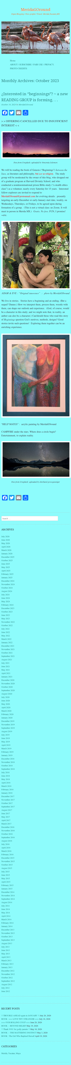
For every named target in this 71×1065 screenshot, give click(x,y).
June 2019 (5, 738)
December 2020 (7, 680)
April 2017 (5, 820)
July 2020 (5, 697)
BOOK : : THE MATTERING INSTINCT (19, 1032)
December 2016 (7, 827)
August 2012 (6, 984)
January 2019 (6, 755)
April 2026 (5, 546)
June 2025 (5, 563)
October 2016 (7, 833)
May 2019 (5, 741)
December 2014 (7, 892)
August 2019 (6, 731)
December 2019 (7, 721)
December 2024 (7, 580)
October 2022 (7, 625)
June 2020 (5, 700)
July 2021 (5, 663)
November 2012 (8, 974)
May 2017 (5, 816)
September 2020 (8, 690)
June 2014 (5, 909)
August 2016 (6, 840)
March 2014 (6, 919)
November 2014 (8, 895)
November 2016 (8, 830)
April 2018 (5, 782)
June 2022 (5, 632)
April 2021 (5, 673)
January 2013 (6, 967)
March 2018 (6, 786)
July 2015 (5, 871)
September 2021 (8, 656)
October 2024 (7, 587)
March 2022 (6, 639)
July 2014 (5, 905)
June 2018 (5, 775)
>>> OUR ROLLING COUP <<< (15, 1022)
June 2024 (5, 598)
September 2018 (8, 769)
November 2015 (8, 861)
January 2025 (6, 577)
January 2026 (6, 553)
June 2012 (5, 991)
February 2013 (7, 963)
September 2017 (8, 806)
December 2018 (7, 758)
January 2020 (6, 717)
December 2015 (7, 857)
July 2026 (5, 536)
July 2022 (5, 628)
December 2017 (7, 796)
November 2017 (8, 799)
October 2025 (7, 560)
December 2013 (7, 929)
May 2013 (5, 953)
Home (13, 60)
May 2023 (5, 618)
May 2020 (5, 704)
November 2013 (8, 933)
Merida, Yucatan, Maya (11, 1053)
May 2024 (5, 601)
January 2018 (6, 792)
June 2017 (5, 813)
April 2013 (5, 957)
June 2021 (5, 666)
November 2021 (8, 649)
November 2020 (8, 683)
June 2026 (5, 539)
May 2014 (5, 912)
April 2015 (5, 881)
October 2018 (7, 765)
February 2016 (7, 854)
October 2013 (7, 936)
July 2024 (5, 594)
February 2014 (7, 922)
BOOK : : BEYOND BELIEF (13, 1025)
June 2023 (5, 615)
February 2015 (7, 885)
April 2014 (5, 916)
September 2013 (8, 939)
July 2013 (5, 946)
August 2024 (6, 591)
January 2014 (6, 926)
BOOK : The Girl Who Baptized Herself (17, 1036)
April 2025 (5, 570)
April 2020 (5, 707)
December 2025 (7, 556)
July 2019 (5, 734)
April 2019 (5, 745)
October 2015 (7, 864)
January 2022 (6, 642)
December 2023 (7, 608)
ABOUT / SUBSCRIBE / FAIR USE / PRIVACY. (35, 64)
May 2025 (5, 567)
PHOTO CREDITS (18, 68)
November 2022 (8, 621)
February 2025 (7, 574)
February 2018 (7, 789)
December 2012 (7, 970)
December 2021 (7, 645)
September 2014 (8, 898)
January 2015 (6, 888)
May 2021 (5, 669)
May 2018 (5, 779)
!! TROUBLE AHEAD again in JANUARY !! (20, 1015)
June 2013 (5, 950)
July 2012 (5, 987)
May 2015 (5, 878)
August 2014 (6, 902)
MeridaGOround (35, 10)
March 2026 (6, 550)
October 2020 (7, 686)
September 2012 (8, 981)
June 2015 (5, 875)
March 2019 (6, 748)
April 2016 (5, 847)
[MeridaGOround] (35, 37)
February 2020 (7, 714)
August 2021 (6, 659)
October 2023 (7, 611)
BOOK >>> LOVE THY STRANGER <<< (20, 1018)
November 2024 (8, 584)
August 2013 (6, 943)
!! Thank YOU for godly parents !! (15, 1029)
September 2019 (8, 727)
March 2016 (6, 851)
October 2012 (7, 977)
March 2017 (6, 823)
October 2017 (7, 803)
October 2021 (7, 652)
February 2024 (7, 604)
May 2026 (5, 543)
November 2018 (8, 762)
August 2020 (6, 693)
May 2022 (5, 635)
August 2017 (6, 810)
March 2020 (6, 710)
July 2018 (5, 772)
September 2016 (8, 837)
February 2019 (7, 751)
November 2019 (8, 724)
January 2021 (6, 676)
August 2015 (6, 868)
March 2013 (6, 960)
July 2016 (5, 844)
